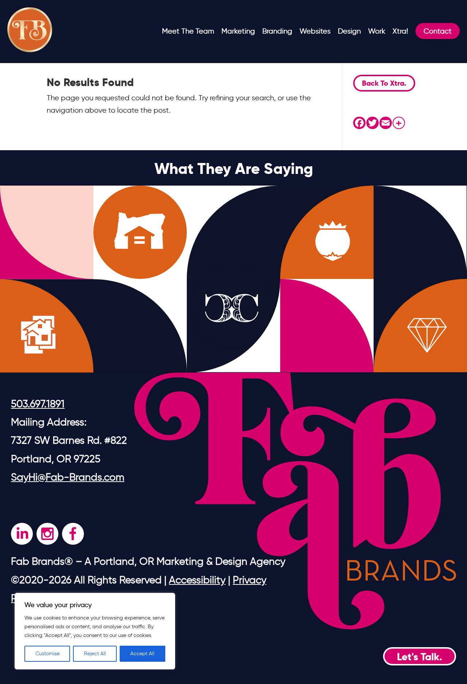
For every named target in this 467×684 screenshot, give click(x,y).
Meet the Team (188, 31)
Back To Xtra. (384, 83)
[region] (95, 631)
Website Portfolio (328, 63)
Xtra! (400, 31)
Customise (47, 653)
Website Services (328, 50)
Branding (277, 31)
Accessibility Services (335, 87)
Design (349, 31)
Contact (438, 31)
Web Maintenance (331, 75)
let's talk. (419, 656)
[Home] (29, 49)
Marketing (238, 31)
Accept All (142, 653)
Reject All (95, 653)
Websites (315, 31)
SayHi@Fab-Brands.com (67, 477)
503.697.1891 (38, 403)
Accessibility (197, 580)
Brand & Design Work (403, 50)
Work (376, 31)
